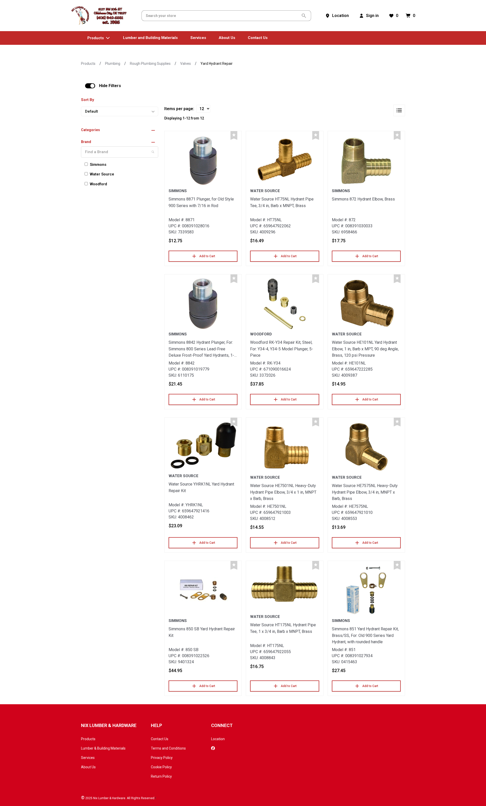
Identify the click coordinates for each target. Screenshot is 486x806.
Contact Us (159, 739)
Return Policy (161, 776)
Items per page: (179, 108)
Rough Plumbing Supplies (150, 64)
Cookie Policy (161, 767)
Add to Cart (207, 256)
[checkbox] (90, 85)
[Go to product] (203, 160)
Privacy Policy (162, 758)
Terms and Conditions (168, 748)
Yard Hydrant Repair (216, 64)
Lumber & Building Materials (103, 748)
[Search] (153, 152)
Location (218, 739)
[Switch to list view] (399, 110)
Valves (185, 64)
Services (88, 758)
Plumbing (112, 64)
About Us (88, 767)
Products (88, 64)
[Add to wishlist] (233, 135)
